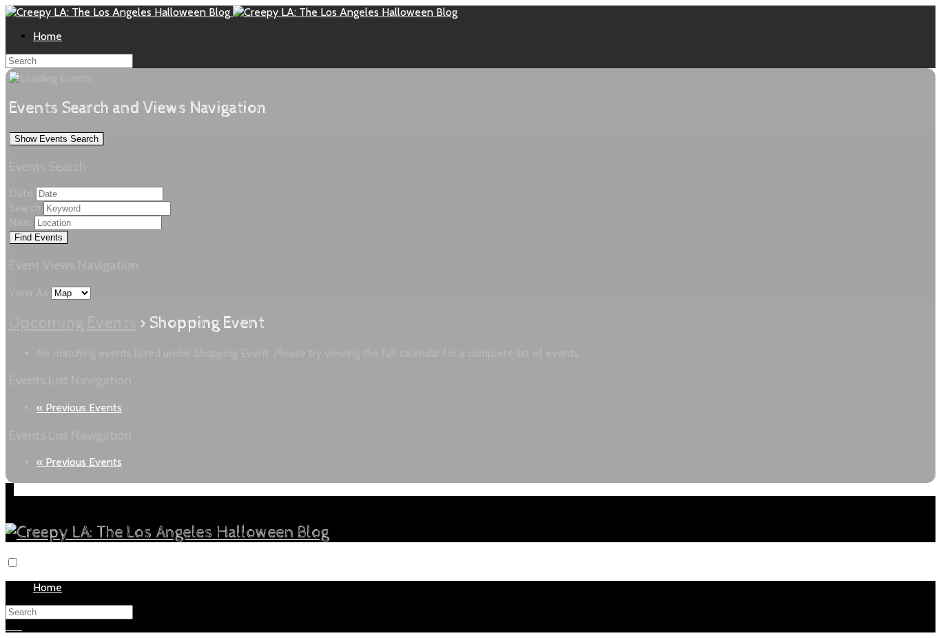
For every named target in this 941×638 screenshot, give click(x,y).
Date (21, 193)
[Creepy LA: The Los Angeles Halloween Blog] (119, 12)
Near (20, 222)
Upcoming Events (73, 323)
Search (25, 207)
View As (30, 292)
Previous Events (79, 407)
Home (47, 36)
